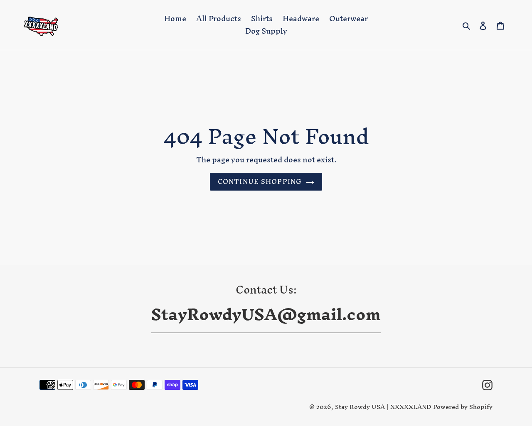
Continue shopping (260, 181)
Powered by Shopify (463, 407)
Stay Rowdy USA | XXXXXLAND (384, 407)
